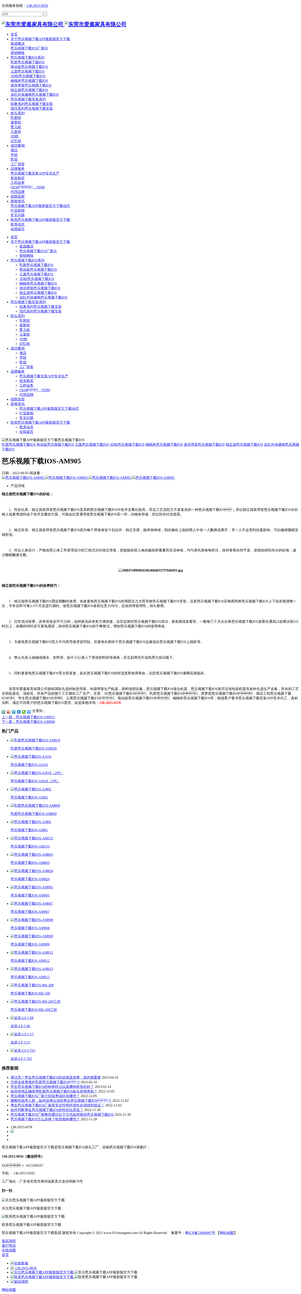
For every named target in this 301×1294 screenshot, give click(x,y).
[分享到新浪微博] (9, 712)
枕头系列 (18, 316)
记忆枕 (24, 344)
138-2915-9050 (37, 6)
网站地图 (227, 1233)
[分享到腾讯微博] (14, 712)
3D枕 (23, 339)
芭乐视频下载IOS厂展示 (38, 251)
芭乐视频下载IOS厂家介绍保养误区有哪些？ (45, 1096)
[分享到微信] (24, 712)
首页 (14, 237)
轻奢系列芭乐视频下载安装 (40, 306)
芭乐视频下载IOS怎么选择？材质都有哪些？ (45, 1119)
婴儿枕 (24, 330)
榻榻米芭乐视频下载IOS (38, 283)
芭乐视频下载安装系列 (28, 302)
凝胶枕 (24, 325)
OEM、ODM (34, 390)
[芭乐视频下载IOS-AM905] (23, 478)
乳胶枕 (24, 320)
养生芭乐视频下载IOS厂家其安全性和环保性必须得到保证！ (57, 1105)
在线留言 (26, 432)
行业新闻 (26, 413)
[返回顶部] (19, 1281)
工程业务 (26, 385)
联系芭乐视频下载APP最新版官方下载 (40, 422)
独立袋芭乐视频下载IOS (38, 293)
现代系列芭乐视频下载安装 (40, 311)
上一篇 (28, 717)
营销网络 (26, 256)
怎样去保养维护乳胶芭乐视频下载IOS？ (45, 1082)
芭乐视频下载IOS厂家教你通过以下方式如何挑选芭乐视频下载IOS (62, 1114)
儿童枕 (24, 334)
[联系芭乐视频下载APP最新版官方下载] (42, 1277)
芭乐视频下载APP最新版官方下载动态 (49, 408)
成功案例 (18, 348)
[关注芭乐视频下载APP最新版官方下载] (42, 1272)
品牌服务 (18, 371)
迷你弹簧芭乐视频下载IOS (39, 288)
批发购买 (26, 381)
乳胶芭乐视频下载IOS (36, 265)
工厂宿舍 (26, 367)
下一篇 (28, 722)
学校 (22, 357)
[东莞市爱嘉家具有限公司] (64, 24)
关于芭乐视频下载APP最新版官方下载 (40, 242)
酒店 (22, 353)
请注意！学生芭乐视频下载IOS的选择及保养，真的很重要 (56, 1077)
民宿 (22, 362)
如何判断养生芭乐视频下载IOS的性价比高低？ (47, 1110)
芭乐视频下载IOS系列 (28, 260)
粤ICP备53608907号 (200, 1233)
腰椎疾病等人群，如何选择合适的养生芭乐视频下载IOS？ (61, 1100)
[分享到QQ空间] (4, 712)
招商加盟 (18, 399)
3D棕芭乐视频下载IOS (36, 279)
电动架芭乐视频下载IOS (38, 269)
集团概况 (26, 246)
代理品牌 (26, 395)
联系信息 (26, 427)
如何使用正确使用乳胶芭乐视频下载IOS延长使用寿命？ (54, 1091)
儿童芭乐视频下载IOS (36, 274)
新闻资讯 (18, 404)
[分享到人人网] (19, 712)
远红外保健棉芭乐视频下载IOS (43, 297)
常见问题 (26, 418)
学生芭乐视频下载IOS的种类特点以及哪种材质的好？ (52, 1087)
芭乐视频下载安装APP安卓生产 (43, 376)
